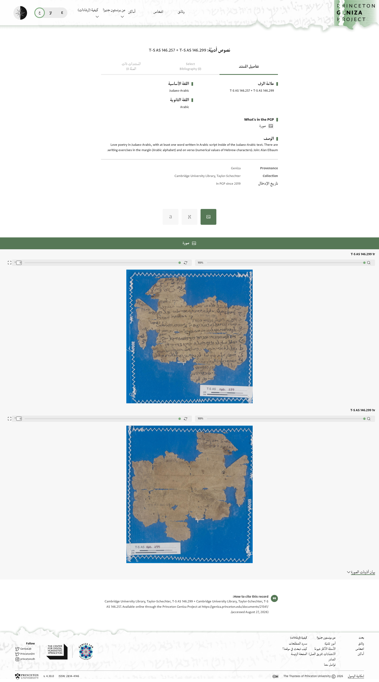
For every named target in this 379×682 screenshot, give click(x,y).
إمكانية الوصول (356, 676)
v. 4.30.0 (48, 676)
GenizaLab (25, 648)
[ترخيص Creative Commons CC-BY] (275, 676)
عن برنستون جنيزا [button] (114, 10)
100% (200, 262)
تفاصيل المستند (249, 67)
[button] (356, 15)
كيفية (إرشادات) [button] (88, 10)
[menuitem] (189, 14)
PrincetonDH (27, 654)
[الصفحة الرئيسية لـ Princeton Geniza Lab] (82, 651)
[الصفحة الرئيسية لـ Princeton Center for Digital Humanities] (54, 651)
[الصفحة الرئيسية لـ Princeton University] (27, 676)
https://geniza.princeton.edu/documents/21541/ (235, 607)
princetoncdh (27, 659)
